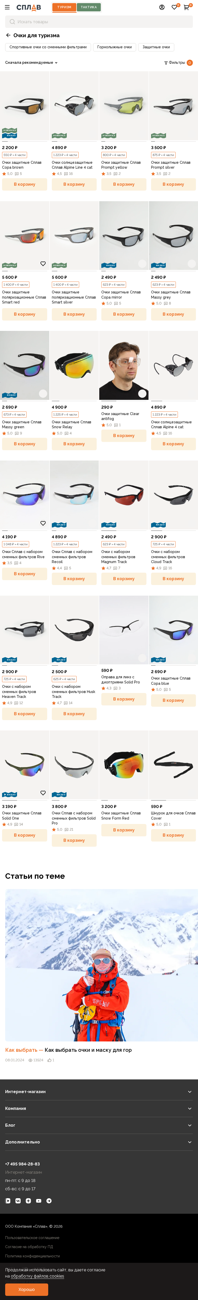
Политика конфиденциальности (32, 1256)
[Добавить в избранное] (43, 134)
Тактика (89, 7)
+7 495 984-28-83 (22, 1164)
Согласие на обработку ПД (29, 1247)
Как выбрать (25, 1050)
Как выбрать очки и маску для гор (88, 1050)
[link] (24, 105)
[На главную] (28, 7)
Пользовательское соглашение (32, 1238)
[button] (7, 7)
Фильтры (180, 62)
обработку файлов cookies (37, 1276)
